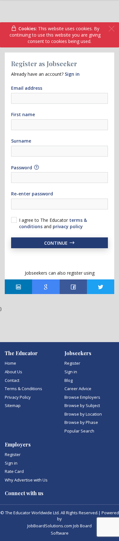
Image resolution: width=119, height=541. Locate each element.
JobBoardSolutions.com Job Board (59, 526)
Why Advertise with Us (26, 480)
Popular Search (79, 431)
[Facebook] (73, 286)
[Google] (45, 286)
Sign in (70, 372)
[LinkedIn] (18, 286)
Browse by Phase (81, 422)
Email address (26, 88)
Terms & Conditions (23, 388)
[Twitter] (100, 286)
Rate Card (14, 471)
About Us (13, 372)
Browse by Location (83, 414)
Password (22, 167)
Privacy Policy (18, 397)
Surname (21, 141)
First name (23, 114)
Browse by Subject (82, 405)
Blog (68, 380)
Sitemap (13, 405)
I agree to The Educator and (53, 223)
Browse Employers (82, 397)
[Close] (111, 28)
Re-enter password (32, 194)
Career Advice (77, 388)
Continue (56, 243)
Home (10, 363)
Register (72, 363)
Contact (12, 380)
